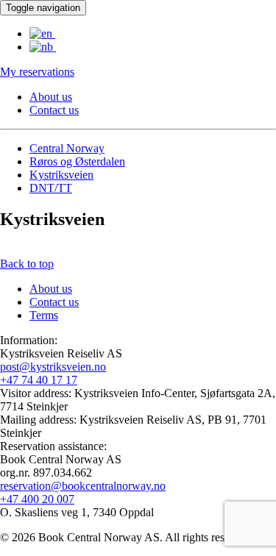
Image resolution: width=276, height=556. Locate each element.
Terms (43, 315)
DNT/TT (50, 188)
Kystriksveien (61, 174)
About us (50, 96)
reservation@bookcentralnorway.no (83, 486)
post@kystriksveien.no (53, 366)
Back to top (27, 263)
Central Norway (67, 148)
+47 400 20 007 (37, 499)
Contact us (54, 110)
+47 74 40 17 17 (38, 380)
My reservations (37, 71)
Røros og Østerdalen (77, 161)
